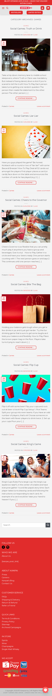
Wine (4, 643)
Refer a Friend (8, 605)
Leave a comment (43, 106)
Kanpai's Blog (8, 580)
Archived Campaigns (11, 627)
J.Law (35, 35)
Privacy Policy (8, 621)
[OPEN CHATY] (45, 690)
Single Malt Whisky (10, 649)
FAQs (4, 596)
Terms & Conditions (10, 618)
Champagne (7, 646)
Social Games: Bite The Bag (26, 284)
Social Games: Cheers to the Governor (26, 200)
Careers (5, 577)
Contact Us (7, 583)
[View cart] (48, 8)
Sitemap (6, 624)
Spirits (4, 640)
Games (26, 26)
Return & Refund (9, 602)
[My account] (42, 8)
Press (4, 574)
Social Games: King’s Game (26, 444)
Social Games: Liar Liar (26, 115)
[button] (3, 8)
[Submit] (48, 525)
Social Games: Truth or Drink (26, 28)
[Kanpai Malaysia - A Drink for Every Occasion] (26, 8)
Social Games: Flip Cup (26, 365)
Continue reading (26, 98)
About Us (6, 556)
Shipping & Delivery (11, 600)
